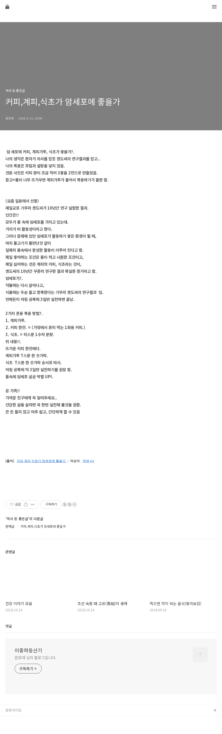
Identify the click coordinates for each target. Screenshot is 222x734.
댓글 (8, 626)
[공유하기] (25, 504)
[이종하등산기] (7, 7)
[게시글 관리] (32, 504)
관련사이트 (13, 710)
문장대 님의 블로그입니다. (35, 657)
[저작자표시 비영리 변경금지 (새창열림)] (69, 504)
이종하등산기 (28, 650)
